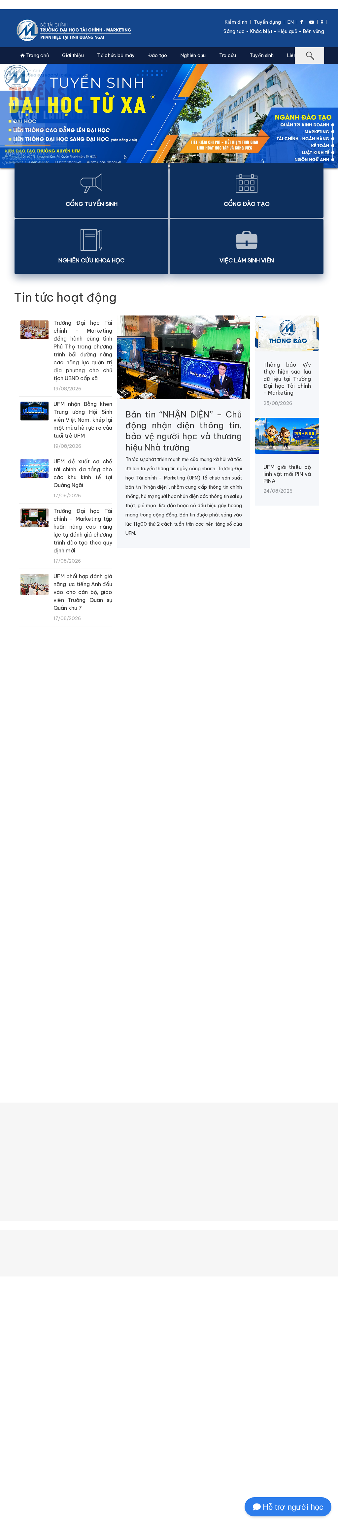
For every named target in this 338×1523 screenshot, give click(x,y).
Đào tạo (157, 55)
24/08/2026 (27, 807)
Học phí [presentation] (85, 1037)
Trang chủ (37, 55)
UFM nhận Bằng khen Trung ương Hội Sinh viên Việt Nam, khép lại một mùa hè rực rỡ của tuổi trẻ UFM (82, 420)
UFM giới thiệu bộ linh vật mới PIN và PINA (287, 474)
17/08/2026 (195, 936)
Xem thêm (167, 966)
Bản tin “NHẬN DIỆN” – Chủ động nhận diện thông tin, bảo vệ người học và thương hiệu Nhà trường (183, 431)
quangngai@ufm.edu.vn (142, 1486)
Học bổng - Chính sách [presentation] (148, 1037)
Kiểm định (236, 22)
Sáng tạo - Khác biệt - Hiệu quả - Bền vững (273, 31)
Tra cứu (227, 55)
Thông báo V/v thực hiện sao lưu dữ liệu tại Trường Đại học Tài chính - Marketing (287, 378)
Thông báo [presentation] (39, 1037)
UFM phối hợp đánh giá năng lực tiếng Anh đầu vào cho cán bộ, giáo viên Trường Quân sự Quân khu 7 (82, 592)
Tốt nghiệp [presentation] (261, 1037)
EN (290, 22)
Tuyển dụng (267, 22)
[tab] (39, 1037)
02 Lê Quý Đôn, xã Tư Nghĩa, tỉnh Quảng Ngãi (155, 1468)
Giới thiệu (73, 55)
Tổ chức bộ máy (116, 55)
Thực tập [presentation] (213, 1037)
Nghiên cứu (193, 55)
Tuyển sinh (262, 55)
